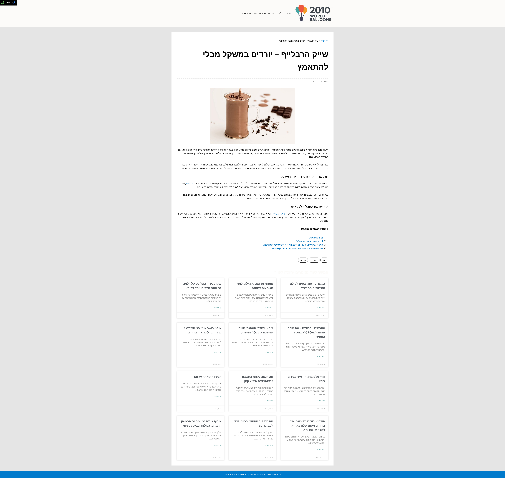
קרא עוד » (321, 307)
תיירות (262, 13)
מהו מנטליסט (316, 237)
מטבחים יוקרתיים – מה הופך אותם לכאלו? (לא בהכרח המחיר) (306, 332)
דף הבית (324, 40)
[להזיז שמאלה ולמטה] (2, 3)
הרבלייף (190, 183)
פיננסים (272, 13)
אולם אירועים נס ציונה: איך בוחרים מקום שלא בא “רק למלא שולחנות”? (307, 425)
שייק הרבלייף (278, 213)
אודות (288, 13)
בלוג (281, 13)
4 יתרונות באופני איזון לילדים (308, 241)
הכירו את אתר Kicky (207, 377)
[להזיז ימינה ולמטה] (3, 3)
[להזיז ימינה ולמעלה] (3, 2)
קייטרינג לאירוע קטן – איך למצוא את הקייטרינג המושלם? (293, 244)
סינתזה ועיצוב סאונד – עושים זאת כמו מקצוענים (297, 248)
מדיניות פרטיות (249, 13)
